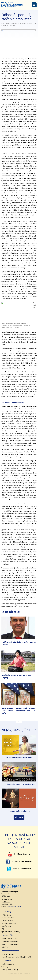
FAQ (2, 929)
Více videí (19, 817)
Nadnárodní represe (10, 950)
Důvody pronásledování (9, 939)
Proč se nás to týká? (8, 964)
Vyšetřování (5, 947)
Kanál (22, 854)
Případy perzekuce (20, 23)
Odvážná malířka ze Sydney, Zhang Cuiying (16, 676)
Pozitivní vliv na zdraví (8, 923)
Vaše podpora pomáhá (8, 967)
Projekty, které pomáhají (9, 970)
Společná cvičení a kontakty (10, 932)
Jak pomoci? (6, 960)
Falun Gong (6, 911)
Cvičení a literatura (7, 918)
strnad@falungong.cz (13, 906)
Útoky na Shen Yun (7, 954)
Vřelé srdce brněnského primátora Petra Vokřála (18, 643)
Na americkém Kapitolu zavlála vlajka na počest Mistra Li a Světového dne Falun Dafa (19, 710)
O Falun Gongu (6, 915)
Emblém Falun (6, 926)
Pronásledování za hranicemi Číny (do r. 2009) (16, 957)
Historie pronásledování (9, 942)
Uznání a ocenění (7, 920)
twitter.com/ (22, 868)
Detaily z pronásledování (9, 944)
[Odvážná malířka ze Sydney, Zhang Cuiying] (19, 661)
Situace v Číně (7, 935)
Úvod (2, 23)
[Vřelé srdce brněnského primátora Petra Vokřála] (19, 628)
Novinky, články (10, 23)
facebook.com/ (21, 861)
